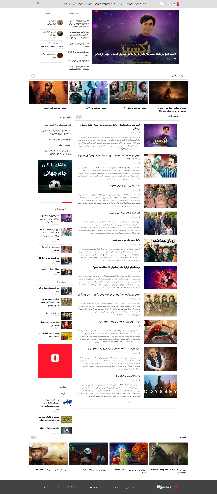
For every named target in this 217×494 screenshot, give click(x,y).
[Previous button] (177, 37)
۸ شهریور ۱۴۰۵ (170, 59)
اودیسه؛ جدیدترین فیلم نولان (127, 376)
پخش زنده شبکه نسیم (67, 4)
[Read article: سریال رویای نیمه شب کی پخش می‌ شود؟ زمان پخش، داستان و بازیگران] (160, 304)
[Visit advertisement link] (55, 176)
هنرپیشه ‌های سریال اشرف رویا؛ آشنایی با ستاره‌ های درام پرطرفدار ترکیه (56, 132)
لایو (96, 11)
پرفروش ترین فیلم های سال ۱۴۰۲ (134, 108)
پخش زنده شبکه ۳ (118, 4)
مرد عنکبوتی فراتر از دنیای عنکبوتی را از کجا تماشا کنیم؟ (79, 68)
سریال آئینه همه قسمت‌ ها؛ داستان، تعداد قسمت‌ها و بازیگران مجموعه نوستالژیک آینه (77, 35)
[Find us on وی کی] (49, 487)
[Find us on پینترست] (54, 487)
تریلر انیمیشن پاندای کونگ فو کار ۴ (94, 470)
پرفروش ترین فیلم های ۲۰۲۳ (96, 108)
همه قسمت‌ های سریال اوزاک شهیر (125, 213)
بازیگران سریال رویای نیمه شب (78, 60)
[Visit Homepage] (169, 3)
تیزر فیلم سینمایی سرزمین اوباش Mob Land (50, 470)
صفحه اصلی (140, 4)
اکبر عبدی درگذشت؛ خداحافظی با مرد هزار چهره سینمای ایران (114, 348)
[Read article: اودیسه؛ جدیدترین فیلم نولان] (160, 386)
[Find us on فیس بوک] (63, 487)
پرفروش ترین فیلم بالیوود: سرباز (55, 108)
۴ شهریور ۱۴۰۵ (135, 190)
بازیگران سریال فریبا (53, 313)
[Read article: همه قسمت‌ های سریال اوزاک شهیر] (160, 223)
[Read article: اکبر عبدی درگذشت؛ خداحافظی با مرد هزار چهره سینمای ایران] (160, 359)
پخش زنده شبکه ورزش (102, 4)
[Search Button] (38, 4)
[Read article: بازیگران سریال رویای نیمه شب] (160, 250)
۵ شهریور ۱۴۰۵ (135, 163)
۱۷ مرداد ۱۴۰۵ (135, 380)
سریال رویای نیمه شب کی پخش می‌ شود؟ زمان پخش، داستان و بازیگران (109, 294)
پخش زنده (130, 4)
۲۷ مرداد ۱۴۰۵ (135, 326)
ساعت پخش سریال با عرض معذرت (125, 185)
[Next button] (94, 37)
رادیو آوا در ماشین (64, 145)
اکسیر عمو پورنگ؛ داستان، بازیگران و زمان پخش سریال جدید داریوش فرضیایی (135, 54)
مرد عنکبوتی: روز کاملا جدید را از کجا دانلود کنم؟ (119, 321)
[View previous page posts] (129, 403)
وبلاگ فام (109, 488)
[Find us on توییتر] (59, 487)
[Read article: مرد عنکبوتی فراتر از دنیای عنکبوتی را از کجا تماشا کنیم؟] (160, 277)
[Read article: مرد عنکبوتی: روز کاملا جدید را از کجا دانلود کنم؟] (160, 332)
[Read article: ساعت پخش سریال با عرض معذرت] (160, 196)
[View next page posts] (125, 403)
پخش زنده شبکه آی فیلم (85, 4)
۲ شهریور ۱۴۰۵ (135, 244)
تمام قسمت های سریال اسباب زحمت (57, 125)
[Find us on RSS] (45, 487)
